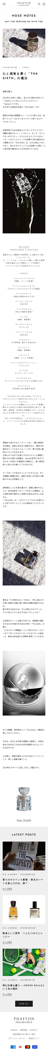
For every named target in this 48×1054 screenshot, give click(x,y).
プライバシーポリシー (17, 1038)
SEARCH (14, 1030)
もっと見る (7, 888)
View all (24, 1003)
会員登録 (23, 1030)
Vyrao (25, 67)
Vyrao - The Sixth (24, 820)
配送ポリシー (34, 1038)
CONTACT (33, 1030)
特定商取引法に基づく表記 (24, 1034)
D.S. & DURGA (10, 874)
